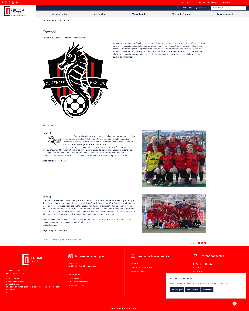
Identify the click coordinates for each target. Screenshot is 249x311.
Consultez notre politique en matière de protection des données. (200, 283)
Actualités (197, 268)
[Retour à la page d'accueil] (18, 11)
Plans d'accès (73, 274)
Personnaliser (192, 289)
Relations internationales (141, 267)
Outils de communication (78, 282)
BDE (178, 8)
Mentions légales (118, 309)
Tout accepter (177, 289)
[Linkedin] (205, 243)
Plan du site (131, 309)
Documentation (184, 3)
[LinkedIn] (9, 2)
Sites (242, 2)
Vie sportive (64, 20)
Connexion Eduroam (76, 286)
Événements (197, 271)
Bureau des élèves (137, 271)
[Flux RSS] (17, 2)
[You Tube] (13, 2)
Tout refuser (207, 289)
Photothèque (212, 3)
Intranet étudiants (199, 3)
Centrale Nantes (226, 3)
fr (235, 3)
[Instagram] (5, 2)
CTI (7, 292)
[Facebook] (2, 2)
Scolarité (134, 263)
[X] (202, 242)
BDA (184, 8)
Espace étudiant (200, 8)
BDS (190, 8)
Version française (51, 20)
